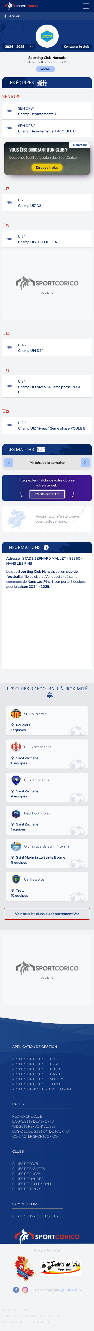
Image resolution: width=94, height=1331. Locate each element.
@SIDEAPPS (70, 1290)
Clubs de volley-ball (32, 1184)
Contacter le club (76, 46)
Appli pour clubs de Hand (36, 1074)
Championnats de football (37, 1216)
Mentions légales (16, 1310)
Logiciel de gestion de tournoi (41, 1131)
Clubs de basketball (31, 1169)
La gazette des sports (33, 1121)
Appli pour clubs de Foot (35, 1059)
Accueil (14, 16)
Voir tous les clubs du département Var (47, 913)
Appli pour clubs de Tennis (37, 1084)
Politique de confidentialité (26, 1322)
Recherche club (27, 1116)
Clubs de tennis (26, 1189)
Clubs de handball (30, 1179)
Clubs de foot (25, 1163)
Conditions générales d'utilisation (31, 1316)
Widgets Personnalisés (33, 1126)
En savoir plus (47, 167)
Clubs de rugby (26, 1174)
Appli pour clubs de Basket (37, 1064)
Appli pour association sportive (42, 1089)
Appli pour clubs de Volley (37, 1079)
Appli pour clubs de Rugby (37, 1069)
